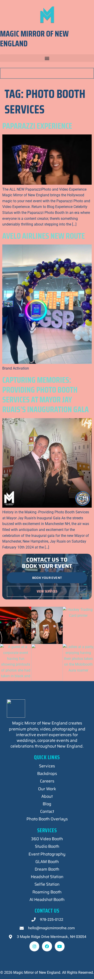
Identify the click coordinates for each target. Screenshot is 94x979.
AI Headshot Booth (47, 899)
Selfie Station (47, 884)
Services (47, 766)
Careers (47, 781)
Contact (47, 811)
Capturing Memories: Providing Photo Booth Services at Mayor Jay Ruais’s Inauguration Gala (46, 394)
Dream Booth (47, 869)
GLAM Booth (47, 861)
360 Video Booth (47, 839)
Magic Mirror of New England (34, 38)
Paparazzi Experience (37, 125)
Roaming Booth (47, 892)
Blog (47, 804)
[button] (47, 58)
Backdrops (47, 773)
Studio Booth (47, 846)
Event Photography (47, 854)
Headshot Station (47, 877)
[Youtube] (60, 946)
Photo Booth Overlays (47, 819)
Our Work (47, 789)
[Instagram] (34, 946)
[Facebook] (47, 946)
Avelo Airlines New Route (43, 235)
